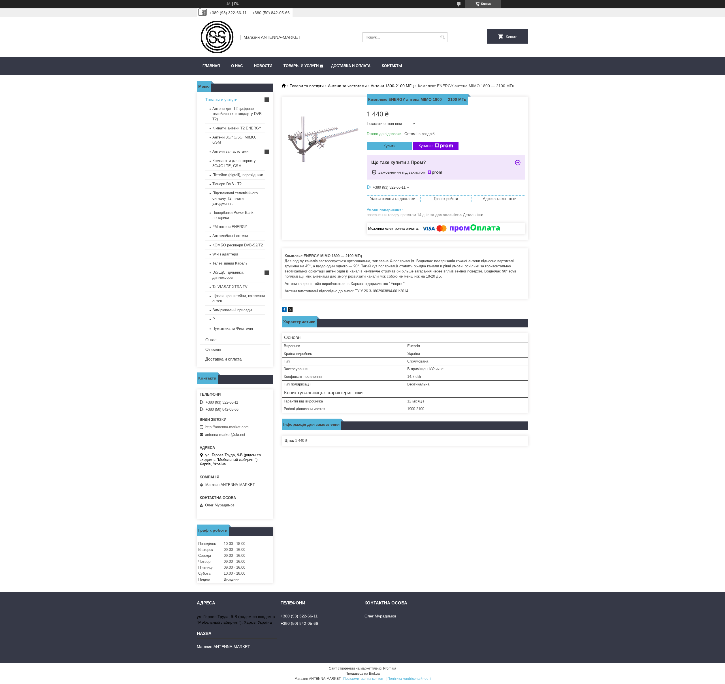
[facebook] (284, 310)
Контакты (392, 66)
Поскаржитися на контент (364, 679)
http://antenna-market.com (227, 427)
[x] (290, 310)
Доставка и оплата (350, 66)
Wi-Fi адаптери (225, 254)
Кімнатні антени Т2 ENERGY (236, 128)
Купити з (426, 146)
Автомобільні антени (230, 236)
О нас (237, 66)
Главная (211, 66)
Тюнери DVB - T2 (227, 184)
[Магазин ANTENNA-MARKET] (216, 37)
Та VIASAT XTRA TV (230, 287)
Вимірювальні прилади (232, 310)
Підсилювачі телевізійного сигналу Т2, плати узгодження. (235, 198)
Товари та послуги (307, 86)
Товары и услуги (301, 66)
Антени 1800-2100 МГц (392, 86)
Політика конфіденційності (409, 679)
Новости (263, 66)
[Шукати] (442, 37)
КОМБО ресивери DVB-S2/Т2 (237, 245)
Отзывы (213, 349)
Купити (389, 146)
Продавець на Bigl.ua (363, 674)
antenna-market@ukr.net (225, 434)
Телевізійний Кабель (230, 263)
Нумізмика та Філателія (232, 328)
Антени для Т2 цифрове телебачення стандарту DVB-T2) (237, 113)
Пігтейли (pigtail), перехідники (237, 175)
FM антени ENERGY (229, 227)
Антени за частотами (347, 86)
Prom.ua (389, 668)
